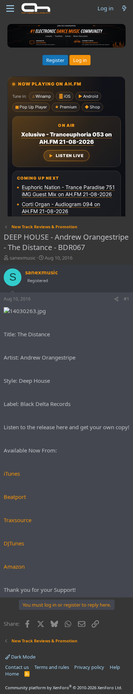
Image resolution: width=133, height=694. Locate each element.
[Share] (116, 299)
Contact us (17, 667)
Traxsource (17, 520)
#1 (126, 299)
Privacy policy (89, 667)
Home (12, 673)
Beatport (15, 496)
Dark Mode (22, 656)
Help (115, 667)
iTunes (12, 473)
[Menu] (10, 8)
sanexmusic (22, 257)
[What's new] (124, 8)
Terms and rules (51, 667)
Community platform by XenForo (63, 687)
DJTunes (14, 543)
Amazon (14, 566)
